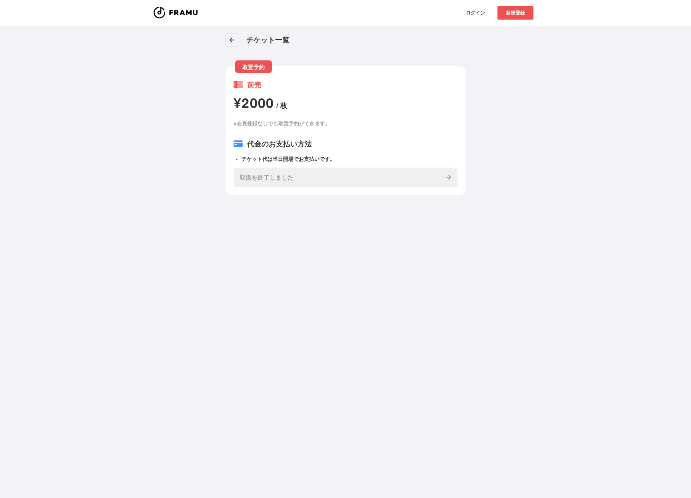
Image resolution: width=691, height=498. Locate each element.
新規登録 (515, 12)
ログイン (475, 12)
